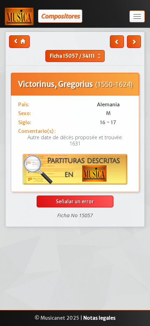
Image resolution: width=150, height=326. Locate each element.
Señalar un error (75, 201)
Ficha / (76, 56)
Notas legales (99, 318)
